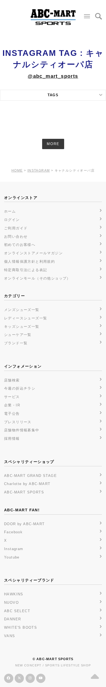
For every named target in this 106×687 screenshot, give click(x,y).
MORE (53, 144)
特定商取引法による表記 (25, 270)
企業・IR (12, 405)
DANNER (12, 619)
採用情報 (12, 438)
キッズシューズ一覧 (21, 327)
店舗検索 (12, 380)
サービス (12, 397)
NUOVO (11, 603)
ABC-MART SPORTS (24, 492)
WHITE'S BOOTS (20, 627)
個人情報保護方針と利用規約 (29, 261)
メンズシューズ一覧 (21, 310)
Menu (87, 16)
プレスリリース (18, 422)
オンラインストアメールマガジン (33, 253)
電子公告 (12, 414)
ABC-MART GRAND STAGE (30, 476)
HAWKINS (13, 594)
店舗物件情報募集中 (21, 430)
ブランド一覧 (15, 343)
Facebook (13, 532)
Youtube (12, 557)
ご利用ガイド (15, 228)
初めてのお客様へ (19, 245)
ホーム (10, 211)
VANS (9, 636)
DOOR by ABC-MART (24, 524)
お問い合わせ (15, 237)
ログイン (12, 220)
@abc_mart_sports (53, 76)
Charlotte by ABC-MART (27, 484)
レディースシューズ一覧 (25, 318)
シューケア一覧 (18, 335)
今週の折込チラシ (19, 388)
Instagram (13, 549)
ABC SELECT (17, 611)
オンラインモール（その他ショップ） (37, 278)
